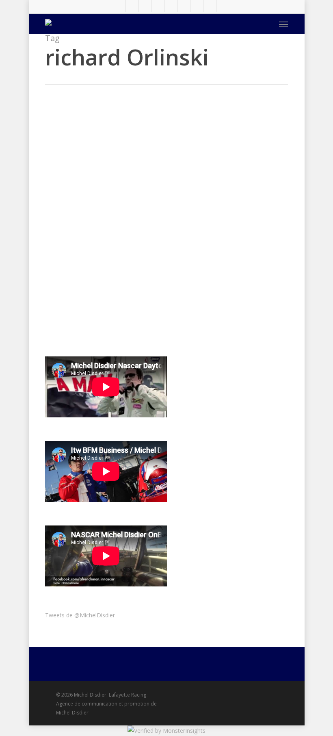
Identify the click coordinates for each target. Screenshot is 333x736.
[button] (283, 24)
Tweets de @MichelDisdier (80, 615)
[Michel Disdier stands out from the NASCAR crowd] (85, 194)
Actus (148, 154)
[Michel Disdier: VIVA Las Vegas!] (85, 322)
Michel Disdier (158, 228)
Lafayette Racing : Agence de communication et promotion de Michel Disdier (106, 703)
